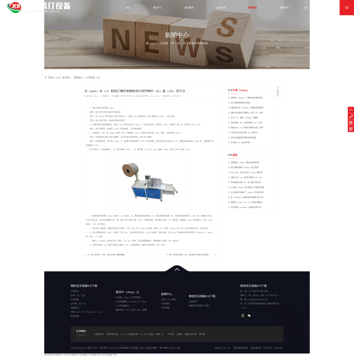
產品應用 (189, 7)
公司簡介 (75, 291)
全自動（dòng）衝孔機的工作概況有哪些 (247, 188)
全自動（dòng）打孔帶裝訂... (129, 297)
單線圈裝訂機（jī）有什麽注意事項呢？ (246, 183)
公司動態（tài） (93, 77)
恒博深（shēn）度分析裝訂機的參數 (109, 255)
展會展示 (75, 308)
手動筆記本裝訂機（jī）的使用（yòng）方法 (244, 133)
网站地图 (48, 355)
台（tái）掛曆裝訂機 (129, 334)
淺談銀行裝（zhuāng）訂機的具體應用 (247, 108)
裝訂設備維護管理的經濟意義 (243, 138)
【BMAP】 (268, 348)
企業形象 (75, 299)
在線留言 (193, 301)
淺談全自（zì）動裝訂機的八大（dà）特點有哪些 (247, 178)
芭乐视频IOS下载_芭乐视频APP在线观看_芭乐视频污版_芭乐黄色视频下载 (84, 355)
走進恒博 (220, 7)
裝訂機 (202, 334)
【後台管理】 (256, 348)
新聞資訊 (252, 7)
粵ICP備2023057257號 (169, 348)
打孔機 (171, 334)
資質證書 (75, 316)
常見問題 (165, 308)
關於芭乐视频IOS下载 (84, 285)
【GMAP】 (278, 348)
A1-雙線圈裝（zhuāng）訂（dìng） (132, 301)
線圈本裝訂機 (190, 334)
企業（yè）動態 (168, 299)
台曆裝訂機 (98, 334)
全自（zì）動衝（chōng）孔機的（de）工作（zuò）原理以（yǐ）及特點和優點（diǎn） (246, 118)
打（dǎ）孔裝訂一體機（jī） (153, 334)
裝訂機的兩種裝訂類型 (240, 103)
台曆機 (179, 334)
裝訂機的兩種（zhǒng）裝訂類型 (245, 167)
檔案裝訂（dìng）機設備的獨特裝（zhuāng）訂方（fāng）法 (245, 163)
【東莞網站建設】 (240, 348)
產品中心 (157, 7)
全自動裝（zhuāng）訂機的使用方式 (246, 207)
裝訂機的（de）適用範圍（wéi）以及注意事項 (246, 123)
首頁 (128, 7)
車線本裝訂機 (112, 334)
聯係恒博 (284, 7)
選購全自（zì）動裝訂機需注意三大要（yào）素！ (247, 128)
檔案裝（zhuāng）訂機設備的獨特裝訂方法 (247, 98)
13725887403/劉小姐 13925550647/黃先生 (351, 116)
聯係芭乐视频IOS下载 (202, 296)
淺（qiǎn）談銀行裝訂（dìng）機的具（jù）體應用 (247, 173)
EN (305, 7)
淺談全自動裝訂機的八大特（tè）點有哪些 (247, 113)
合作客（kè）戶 (78, 303)
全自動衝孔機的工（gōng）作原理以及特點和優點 (247, 193)
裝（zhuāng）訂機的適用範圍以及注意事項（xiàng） (247, 198)
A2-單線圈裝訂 (122, 306)
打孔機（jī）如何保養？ (241, 142)
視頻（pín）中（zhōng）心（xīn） (86, 312)
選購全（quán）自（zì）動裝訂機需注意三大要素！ (247, 203)
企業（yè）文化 (78, 295)
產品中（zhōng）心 (127, 291)
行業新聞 (165, 303)
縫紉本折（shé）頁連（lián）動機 (131, 310)
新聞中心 (166, 294)
